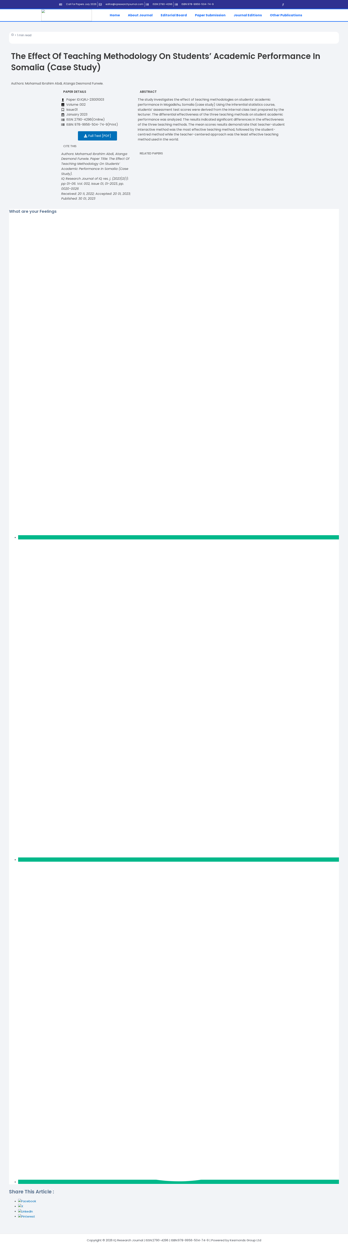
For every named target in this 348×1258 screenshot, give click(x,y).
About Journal (140, 15)
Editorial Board (174, 15)
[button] (116, 15)
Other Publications (286, 15)
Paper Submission (210, 15)
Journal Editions (248, 15)
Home (115, 15)
